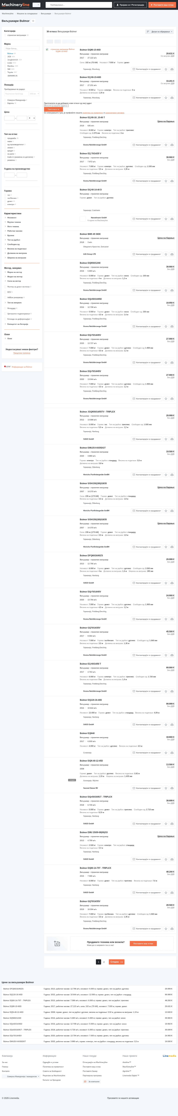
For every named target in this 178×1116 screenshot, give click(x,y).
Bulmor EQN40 (87, 733)
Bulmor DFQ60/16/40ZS (91, 555)
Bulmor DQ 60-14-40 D (91, 190)
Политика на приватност (53, 1067)
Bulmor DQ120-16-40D (91, 700)
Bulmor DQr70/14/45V (90, 335)
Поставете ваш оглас (143, 944)
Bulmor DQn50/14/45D (91, 299)
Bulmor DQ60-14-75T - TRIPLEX (95, 868)
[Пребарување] (48, 5)
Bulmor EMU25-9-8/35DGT (93, 448)
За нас (5, 1062)
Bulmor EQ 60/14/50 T (90, 664)
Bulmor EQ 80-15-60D (90, 77)
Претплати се (53, 109)
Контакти (6, 1071)
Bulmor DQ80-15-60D (90, 50)
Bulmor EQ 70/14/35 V (90, 153)
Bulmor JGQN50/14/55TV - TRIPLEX (97, 412)
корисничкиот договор (114, 113)
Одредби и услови (50, 1062)
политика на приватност (93, 113)
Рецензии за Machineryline (54, 1075)
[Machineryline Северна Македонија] (15, 5)
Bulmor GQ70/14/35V (90, 628)
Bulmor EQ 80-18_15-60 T (92, 117)
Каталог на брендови (52, 1080)
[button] (165, 69)
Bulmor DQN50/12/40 (90, 263)
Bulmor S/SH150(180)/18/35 (93, 483)
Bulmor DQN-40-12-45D (91, 761)
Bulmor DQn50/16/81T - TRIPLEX (96, 797)
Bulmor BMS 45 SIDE (90, 234)
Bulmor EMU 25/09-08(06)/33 (94, 832)
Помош (5, 1067)
